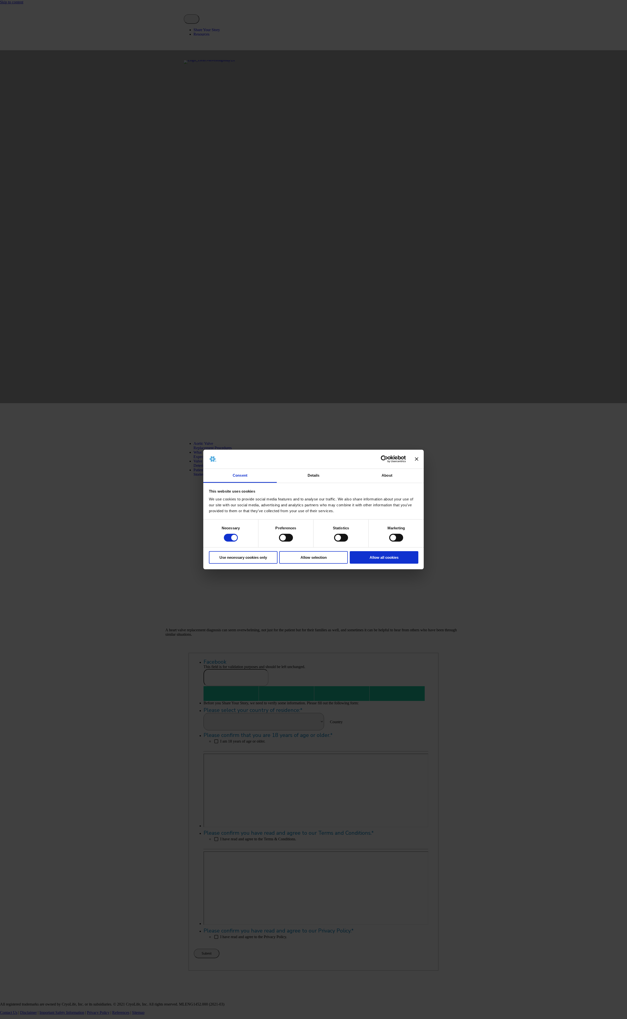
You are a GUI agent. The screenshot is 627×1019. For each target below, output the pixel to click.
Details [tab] (314, 475)
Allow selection (314, 557)
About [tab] (387, 475)
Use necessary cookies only (243, 557)
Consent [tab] (240, 475)
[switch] (286, 538)
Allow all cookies (384, 557)
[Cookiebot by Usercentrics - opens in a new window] (384, 459)
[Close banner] (416, 459)
